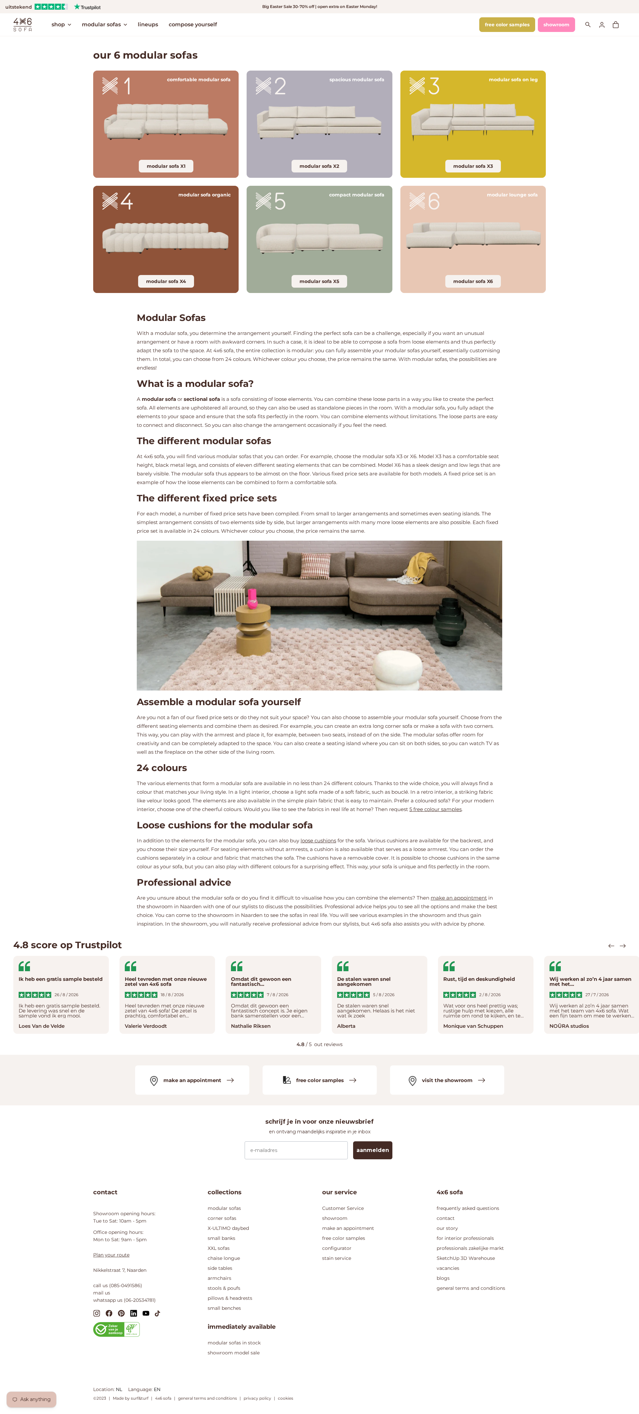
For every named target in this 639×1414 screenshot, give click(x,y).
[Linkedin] (133, 1313)
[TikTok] (157, 1312)
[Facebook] (109, 1313)
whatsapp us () (124, 1300)
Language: (141, 1389)
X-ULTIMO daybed (228, 1228)
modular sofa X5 (319, 281)
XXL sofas (219, 1248)
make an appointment (459, 898)
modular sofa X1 (166, 166)
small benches (224, 1308)
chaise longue (224, 1258)
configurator (336, 1248)
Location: (104, 1389)
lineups (148, 24)
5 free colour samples (435, 809)
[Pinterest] (121, 1313)
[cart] (619, 25)
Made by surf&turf (130, 1398)
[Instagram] (96, 1313)
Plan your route (111, 1255)
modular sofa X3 (473, 166)
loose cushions (318, 840)
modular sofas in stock (234, 1343)
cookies (285, 1398)
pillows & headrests (230, 1298)
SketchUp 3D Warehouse (466, 1258)
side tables (220, 1268)
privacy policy (257, 1398)
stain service (336, 1258)
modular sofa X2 (319, 166)
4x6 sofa (163, 1398)
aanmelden (372, 1150)
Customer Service (343, 1208)
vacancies (448, 1268)
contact (446, 1218)
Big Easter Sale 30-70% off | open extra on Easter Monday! (319, 6)
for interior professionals (465, 1238)
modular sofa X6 (473, 281)
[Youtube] (145, 1312)
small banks (221, 1238)
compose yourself (193, 24)
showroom (556, 25)
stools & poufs (224, 1288)
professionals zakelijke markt (470, 1248)
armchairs (219, 1278)
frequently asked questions (468, 1208)
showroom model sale (234, 1353)
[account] (605, 24)
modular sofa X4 (166, 281)
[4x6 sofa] (22, 24)
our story (447, 1228)
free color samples (507, 25)
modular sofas (101, 24)
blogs (443, 1278)
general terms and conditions (471, 1288)
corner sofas (222, 1218)
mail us (101, 1293)
